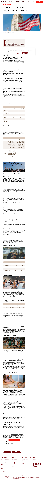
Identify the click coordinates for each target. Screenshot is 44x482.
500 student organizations (9, 360)
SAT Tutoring (3, 471)
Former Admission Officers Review (5, 467)
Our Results (13, 460)
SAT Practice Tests (25, 462)
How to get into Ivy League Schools (10, 443)
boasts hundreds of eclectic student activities (16, 355)
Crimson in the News (15, 463)
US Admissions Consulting (5, 459)
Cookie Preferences (19, 475)
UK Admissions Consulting (5, 460)
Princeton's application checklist (15, 403)
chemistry (4, 193)
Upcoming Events (35, 459)
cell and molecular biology (19, 192)
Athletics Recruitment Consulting (6, 468)
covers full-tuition (9, 331)
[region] (22, 52)
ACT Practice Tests (25, 463)
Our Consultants (14, 459)
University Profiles (25, 459)
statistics (11, 193)
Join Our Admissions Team (16, 465)
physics (8, 193)
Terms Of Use (14, 475)
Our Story (13, 462)
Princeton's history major (7, 213)
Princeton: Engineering (6, 234)
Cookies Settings (19, 53)
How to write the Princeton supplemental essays (12, 444)
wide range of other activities (18, 352)
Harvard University (6, 80)
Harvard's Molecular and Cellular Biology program (14, 189)
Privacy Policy (24, 475)
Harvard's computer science (7, 198)
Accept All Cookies (25, 53)
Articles (23, 460)
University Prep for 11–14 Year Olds (5, 463)
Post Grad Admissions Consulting (6, 464)
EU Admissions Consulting (5, 470)
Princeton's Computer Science (10, 202)
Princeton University (6, 94)
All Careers (13, 466)
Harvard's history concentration (8, 209)
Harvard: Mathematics (6, 228)
